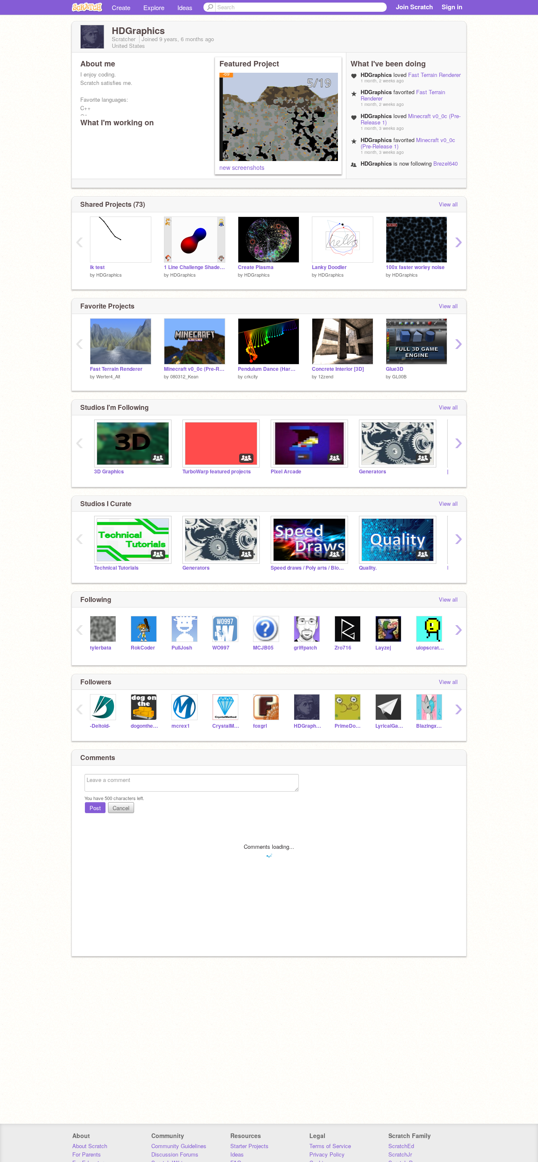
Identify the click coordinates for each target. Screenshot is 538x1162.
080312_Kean (184, 376)
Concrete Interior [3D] (338, 368)
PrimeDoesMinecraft (349, 725)
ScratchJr (400, 1154)
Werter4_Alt (108, 376)
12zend (325, 376)
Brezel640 (445, 163)
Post (95, 808)
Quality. (368, 567)
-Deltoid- (100, 725)
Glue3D (395, 368)
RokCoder (143, 647)
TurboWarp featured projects (216, 471)
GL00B (399, 376)
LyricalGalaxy (389, 725)
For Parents (86, 1154)
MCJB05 (263, 647)
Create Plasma (256, 267)
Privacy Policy (327, 1154)
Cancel (121, 808)
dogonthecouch (145, 725)
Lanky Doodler (329, 267)
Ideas (185, 7)
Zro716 (343, 647)
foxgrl (260, 725)
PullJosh (181, 647)
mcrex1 (180, 725)
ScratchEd (401, 1146)
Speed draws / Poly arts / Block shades (308, 567)
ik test (97, 267)
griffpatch (305, 647)
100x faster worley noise (415, 267)
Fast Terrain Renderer (434, 75)
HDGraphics (109, 274)
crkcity (251, 376)
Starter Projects (249, 1146)
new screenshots (241, 167)
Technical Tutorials (116, 567)
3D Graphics (109, 471)
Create (121, 7)
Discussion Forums (174, 1154)
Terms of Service (330, 1146)
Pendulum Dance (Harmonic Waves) (268, 368)
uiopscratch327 (430, 647)
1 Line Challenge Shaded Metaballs (194, 267)
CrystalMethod (226, 725)
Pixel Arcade (286, 471)
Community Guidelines (178, 1146)
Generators (372, 471)
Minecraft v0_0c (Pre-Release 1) (411, 119)
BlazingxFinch (430, 725)
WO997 (220, 647)
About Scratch (89, 1146)
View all (448, 204)
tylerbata (100, 647)
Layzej (383, 647)
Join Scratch (414, 6)
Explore (153, 7)
